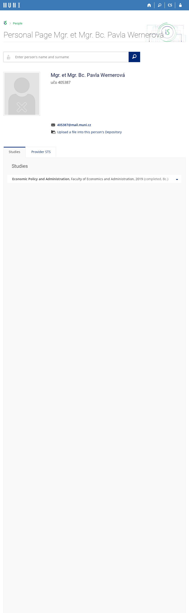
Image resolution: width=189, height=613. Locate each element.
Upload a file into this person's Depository (89, 132)
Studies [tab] (14, 152)
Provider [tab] (41, 152)
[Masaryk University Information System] (11, 5)
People (17, 23)
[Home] (149, 5)
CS (170, 5)
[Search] (159, 5)
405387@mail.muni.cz (74, 125)
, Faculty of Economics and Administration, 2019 (90, 179)
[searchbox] (71, 57)
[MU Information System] (5, 23)
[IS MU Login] (180, 5)
